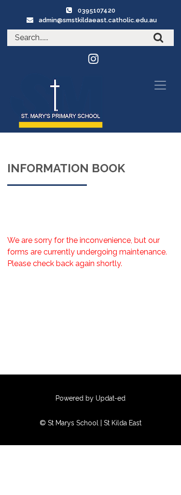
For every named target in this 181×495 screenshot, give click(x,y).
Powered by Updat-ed (90, 398)
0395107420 (96, 10)
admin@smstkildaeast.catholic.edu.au (98, 20)
